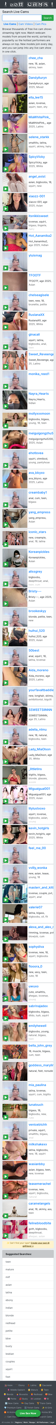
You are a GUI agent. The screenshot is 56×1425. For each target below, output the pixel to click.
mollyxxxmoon (39, 413)
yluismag (35, 255)
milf (8, 1277)
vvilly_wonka (38, 868)
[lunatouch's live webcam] (14, 1111)
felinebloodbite (40, 1223)
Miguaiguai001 (39, 789)
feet (8, 1376)
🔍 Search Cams (44, 1416)
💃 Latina (31, 1385)
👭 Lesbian (35, 1398)
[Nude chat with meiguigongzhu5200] (14, 439)
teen (8, 1261)
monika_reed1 (39, 374)
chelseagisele (39, 295)
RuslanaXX (36, 315)
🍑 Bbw (48, 1394)
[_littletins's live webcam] (14, 775)
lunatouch (36, 1105)
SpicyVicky (37, 157)
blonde (10, 1315)
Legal (52, 1422)
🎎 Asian (8, 1385)
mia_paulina (37, 1085)
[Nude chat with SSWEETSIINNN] (14, 716)
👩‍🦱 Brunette (22, 1394)
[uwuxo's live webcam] (14, 992)
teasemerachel (40, 1184)
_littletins (35, 769)
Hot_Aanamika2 (40, 236)
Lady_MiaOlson (40, 749)
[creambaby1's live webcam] (14, 498)
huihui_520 (37, 631)
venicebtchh (38, 1124)
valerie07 (35, 907)
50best (34, 650)
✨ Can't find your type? (28, 1244)
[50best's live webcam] (14, 656)
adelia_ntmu (38, 729)
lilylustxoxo (37, 808)
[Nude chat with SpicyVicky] (14, 163)
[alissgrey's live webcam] (14, 577)
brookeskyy (37, 611)
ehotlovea (36, 453)
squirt (9, 1369)
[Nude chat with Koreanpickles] (14, 558)
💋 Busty (23, 1398)
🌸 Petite (11, 1398)
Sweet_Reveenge (41, 354)
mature (10, 1269)
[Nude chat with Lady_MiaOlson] (14, 755)
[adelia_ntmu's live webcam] (14, 735)
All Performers (42, 1422)
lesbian (10, 1353)
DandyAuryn (38, 78)
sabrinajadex (38, 1006)
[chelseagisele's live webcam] (14, 301)
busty (9, 1346)
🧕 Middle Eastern (16, 1390)
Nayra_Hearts (39, 394)
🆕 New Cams (12, 1403)
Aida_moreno (38, 670)
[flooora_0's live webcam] (14, 972)
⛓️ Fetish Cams (31, 1407)
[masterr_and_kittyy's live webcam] (14, 893)
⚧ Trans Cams (44, 1403)
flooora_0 (35, 966)
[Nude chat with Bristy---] (14, 597)
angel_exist (37, 176)
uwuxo (34, 986)
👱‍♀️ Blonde (8, 1394)
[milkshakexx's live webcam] (14, 1150)
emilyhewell (37, 1026)
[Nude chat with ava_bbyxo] (14, 479)
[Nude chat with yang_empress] (14, 518)
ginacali (34, 334)
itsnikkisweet (38, 216)
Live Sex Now (28, 1413)
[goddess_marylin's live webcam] (14, 1071)
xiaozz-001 (37, 196)
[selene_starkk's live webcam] (14, 143)
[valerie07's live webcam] (14, 913)
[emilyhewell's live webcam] (14, 1032)
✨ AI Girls (47, 1407)
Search (48, 17)
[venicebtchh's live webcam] (14, 1130)
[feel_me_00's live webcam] (14, 854)
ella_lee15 (36, 97)
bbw (8, 1338)
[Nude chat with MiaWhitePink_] (14, 123)
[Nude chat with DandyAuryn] (14, 84)
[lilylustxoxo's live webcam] (14, 814)
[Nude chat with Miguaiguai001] (14, 795)
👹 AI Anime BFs (44, 1412)
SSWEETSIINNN (40, 710)
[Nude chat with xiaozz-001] (14, 202)
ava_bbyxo (36, 473)
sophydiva (36, 947)
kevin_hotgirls (39, 828)
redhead (10, 1323)
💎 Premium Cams (12, 1407)
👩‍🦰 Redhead (36, 1394)
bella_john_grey (40, 1045)
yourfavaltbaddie (41, 690)
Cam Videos (26, 24)
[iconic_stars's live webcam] (14, 538)
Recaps (32, 1422)
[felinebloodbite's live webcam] (14, 1229)
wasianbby (37, 1164)
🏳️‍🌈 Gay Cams (27, 1403)
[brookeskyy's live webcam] (14, 617)
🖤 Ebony (20, 1385)
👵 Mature (33, 1390)
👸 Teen (45, 1390)
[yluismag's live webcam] (14, 261)
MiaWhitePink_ (39, 117)
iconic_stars (37, 532)
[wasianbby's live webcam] (14, 1170)
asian (9, 1284)
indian (9, 1307)
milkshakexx (38, 1144)
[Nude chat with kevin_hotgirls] (14, 834)
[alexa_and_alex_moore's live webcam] (14, 933)
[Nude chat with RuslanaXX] (14, 321)
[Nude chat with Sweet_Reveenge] (14, 360)
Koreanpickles (39, 552)
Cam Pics (40, 24)
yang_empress (39, 512)
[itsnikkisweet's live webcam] (14, 222)
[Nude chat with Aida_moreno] (14, 676)
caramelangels (39, 1203)
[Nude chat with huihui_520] (14, 637)
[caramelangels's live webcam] (14, 1209)
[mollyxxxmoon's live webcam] (14, 419)
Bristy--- (35, 591)
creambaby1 (38, 492)
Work (25, 1422)
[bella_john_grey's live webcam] (14, 1051)
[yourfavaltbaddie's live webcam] (14, 696)
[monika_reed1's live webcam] (14, 380)
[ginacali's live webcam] (14, 340)
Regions (18, 1422)
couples (10, 1361)
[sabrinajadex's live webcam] (14, 1012)
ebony (9, 1300)
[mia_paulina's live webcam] (14, 1091)
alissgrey (35, 571)
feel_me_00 (37, 848)
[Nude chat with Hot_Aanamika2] (14, 242)
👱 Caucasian (45, 1385)
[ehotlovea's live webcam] (14, 459)
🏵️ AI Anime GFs (12, 1412)
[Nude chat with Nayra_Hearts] (14, 400)
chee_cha (36, 58)
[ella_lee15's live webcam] (14, 103)
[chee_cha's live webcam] (14, 64)
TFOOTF (35, 275)
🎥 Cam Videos (11, 1416)
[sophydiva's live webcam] (14, 953)
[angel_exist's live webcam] (14, 182)
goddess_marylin (41, 1065)
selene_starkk (39, 137)
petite (9, 1330)
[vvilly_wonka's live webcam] (14, 874)
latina (9, 1292)
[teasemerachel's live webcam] (14, 1190)
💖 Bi (46, 1398)
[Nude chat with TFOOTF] (14, 281)
